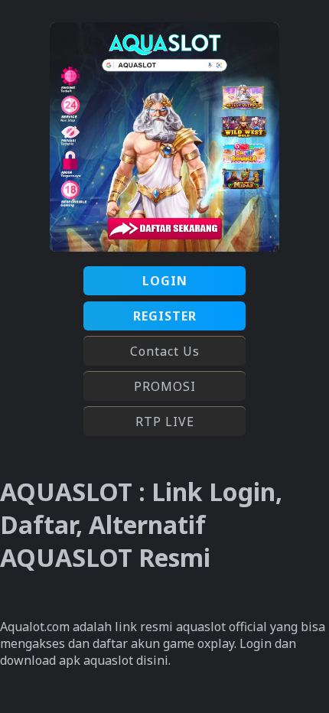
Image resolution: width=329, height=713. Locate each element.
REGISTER (165, 316)
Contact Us (165, 351)
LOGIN (164, 280)
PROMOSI (165, 386)
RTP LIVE (164, 421)
